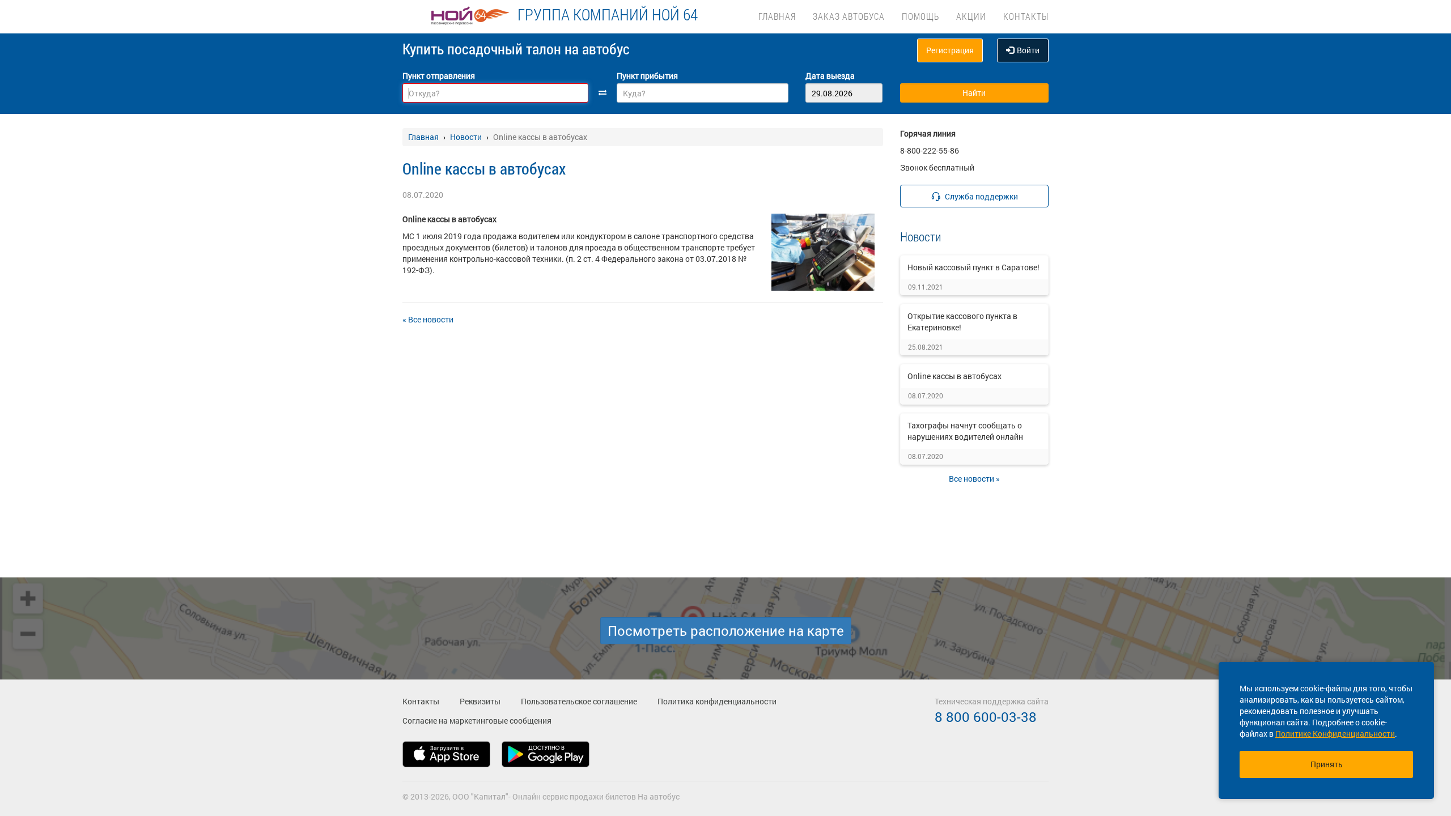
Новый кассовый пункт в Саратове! (973, 267)
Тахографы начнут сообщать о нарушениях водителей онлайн (965, 431)
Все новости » (974, 478)
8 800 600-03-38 (986, 717)
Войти (1028, 50)
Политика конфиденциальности (717, 701)
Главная (777, 16)
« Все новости (427, 319)
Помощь (920, 16)
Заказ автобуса (849, 16)
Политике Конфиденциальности (1335, 733)
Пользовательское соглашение (579, 701)
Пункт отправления (438, 75)
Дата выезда (830, 75)
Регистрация (950, 50)
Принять (1326, 764)
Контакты (1026, 16)
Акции (971, 16)
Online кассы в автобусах (954, 376)
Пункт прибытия (647, 75)
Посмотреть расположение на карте (726, 631)
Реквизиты (480, 701)
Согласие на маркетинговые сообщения (476, 720)
